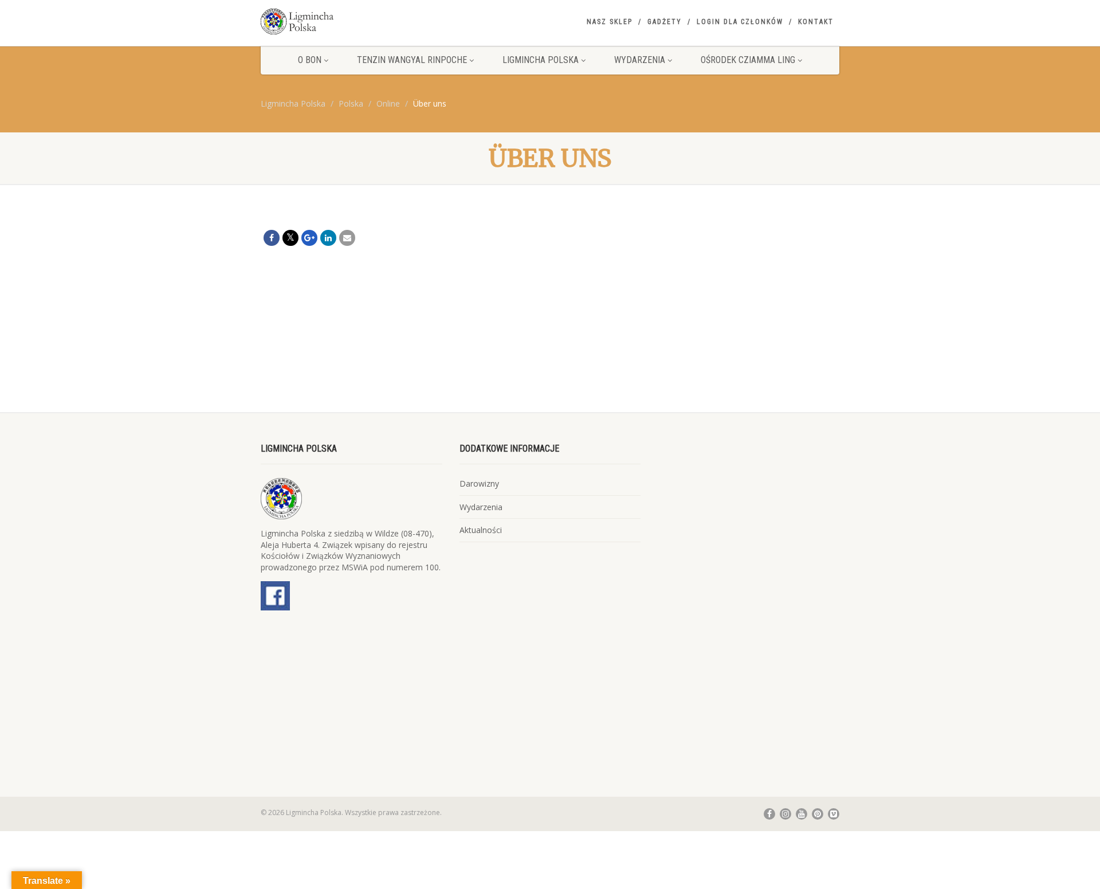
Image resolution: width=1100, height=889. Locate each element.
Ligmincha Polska (540, 59)
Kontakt (816, 22)
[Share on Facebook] (272, 238)
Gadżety (664, 22)
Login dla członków (740, 22)
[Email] (347, 238)
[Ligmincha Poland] (351, 21)
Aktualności (480, 529)
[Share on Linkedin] (328, 238)
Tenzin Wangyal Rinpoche (412, 59)
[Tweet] (290, 238)
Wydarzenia (639, 59)
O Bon (309, 59)
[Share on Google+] (309, 238)
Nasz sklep (609, 22)
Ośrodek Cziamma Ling (748, 59)
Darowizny (479, 483)
